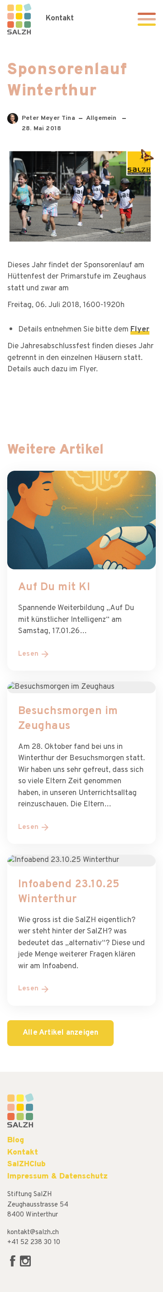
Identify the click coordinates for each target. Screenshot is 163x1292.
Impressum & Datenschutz (57, 1176)
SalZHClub (26, 1164)
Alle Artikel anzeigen (60, 1033)
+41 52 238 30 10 (33, 1242)
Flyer (139, 330)
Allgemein (102, 118)
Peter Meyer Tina (48, 119)
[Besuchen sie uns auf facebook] (13, 1265)
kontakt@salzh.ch (33, 1232)
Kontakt (60, 19)
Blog (15, 1140)
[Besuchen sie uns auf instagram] (25, 1265)
